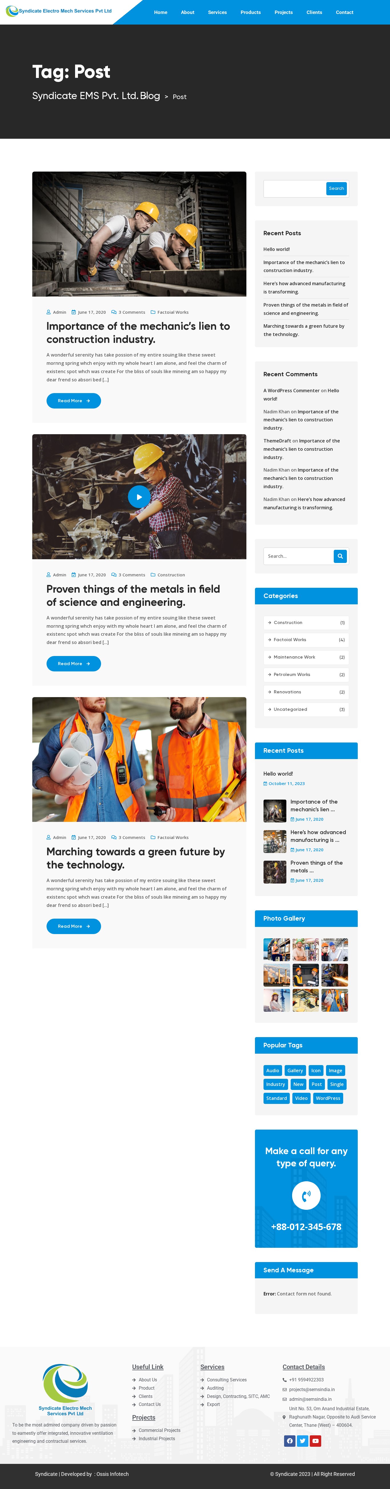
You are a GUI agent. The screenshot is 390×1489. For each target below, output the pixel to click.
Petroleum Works (292, 675)
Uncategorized (290, 709)
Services (217, 12)
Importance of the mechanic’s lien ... (314, 805)
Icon (316, 1070)
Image (335, 1070)
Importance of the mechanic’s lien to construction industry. (138, 333)
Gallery (295, 1070)
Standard (276, 1098)
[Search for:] (306, 556)
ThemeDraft (277, 441)
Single (337, 1084)
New (298, 1084)
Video (301, 1098)
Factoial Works (173, 312)
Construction (171, 575)
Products (251, 12)
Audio (272, 1070)
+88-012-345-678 (306, 1226)
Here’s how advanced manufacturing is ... (318, 836)
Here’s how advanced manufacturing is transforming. (304, 287)
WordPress (328, 1098)
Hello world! (277, 249)
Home (160, 12)
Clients (314, 12)
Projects (284, 12)
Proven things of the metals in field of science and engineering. (133, 596)
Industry (275, 1084)
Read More (70, 401)
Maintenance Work (294, 657)
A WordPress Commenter (292, 390)
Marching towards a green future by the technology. (136, 859)
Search (336, 188)
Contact (344, 12)
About (187, 12)
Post (317, 1084)
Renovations (287, 692)
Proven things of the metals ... (317, 867)
